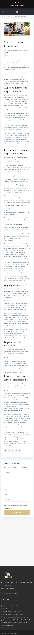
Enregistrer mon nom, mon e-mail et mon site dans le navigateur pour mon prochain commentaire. (16, 507)
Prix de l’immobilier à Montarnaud (12, 611)
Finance (9, 53)
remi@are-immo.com (9, 588)
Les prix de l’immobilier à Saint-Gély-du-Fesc (15, 617)
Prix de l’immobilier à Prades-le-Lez (13, 614)
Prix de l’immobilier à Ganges (11, 609)
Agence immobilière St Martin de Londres (15, 606)
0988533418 (7, 585)
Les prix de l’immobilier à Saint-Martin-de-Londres (17, 620)
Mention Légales (8, 625)
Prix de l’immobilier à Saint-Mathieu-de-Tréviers (16, 622)
